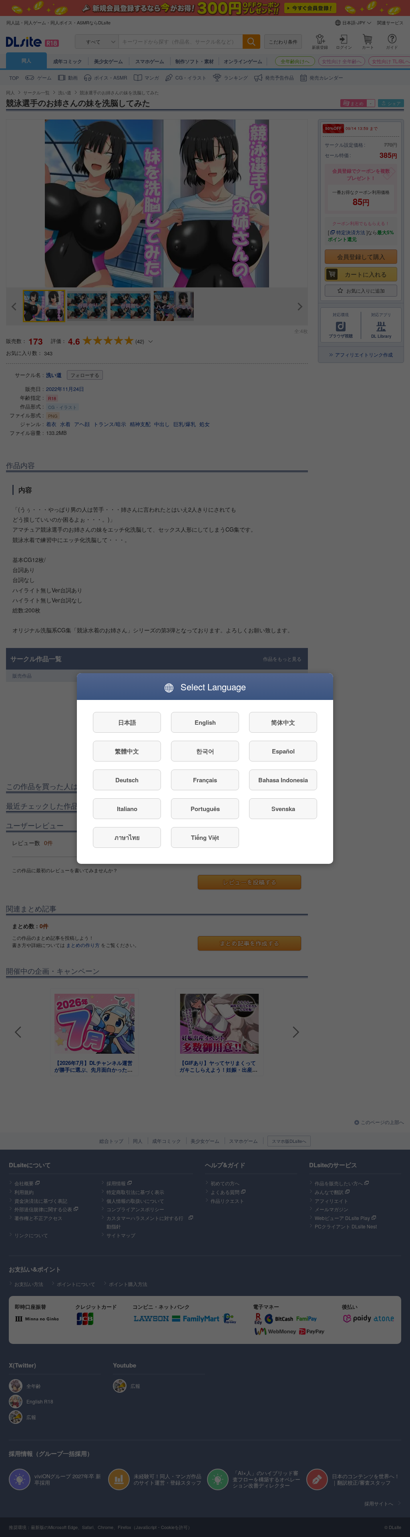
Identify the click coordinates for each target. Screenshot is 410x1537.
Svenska (283, 808)
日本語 (127, 722)
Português (205, 808)
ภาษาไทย (127, 837)
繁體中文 (127, 751)
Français (205, 779)
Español (283, 751)
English (205, 722)
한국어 (205, 751)
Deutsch (127, 779)
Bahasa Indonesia (283, 779)
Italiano (127, 808)
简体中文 (283, 722)
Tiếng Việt (205, 837)
